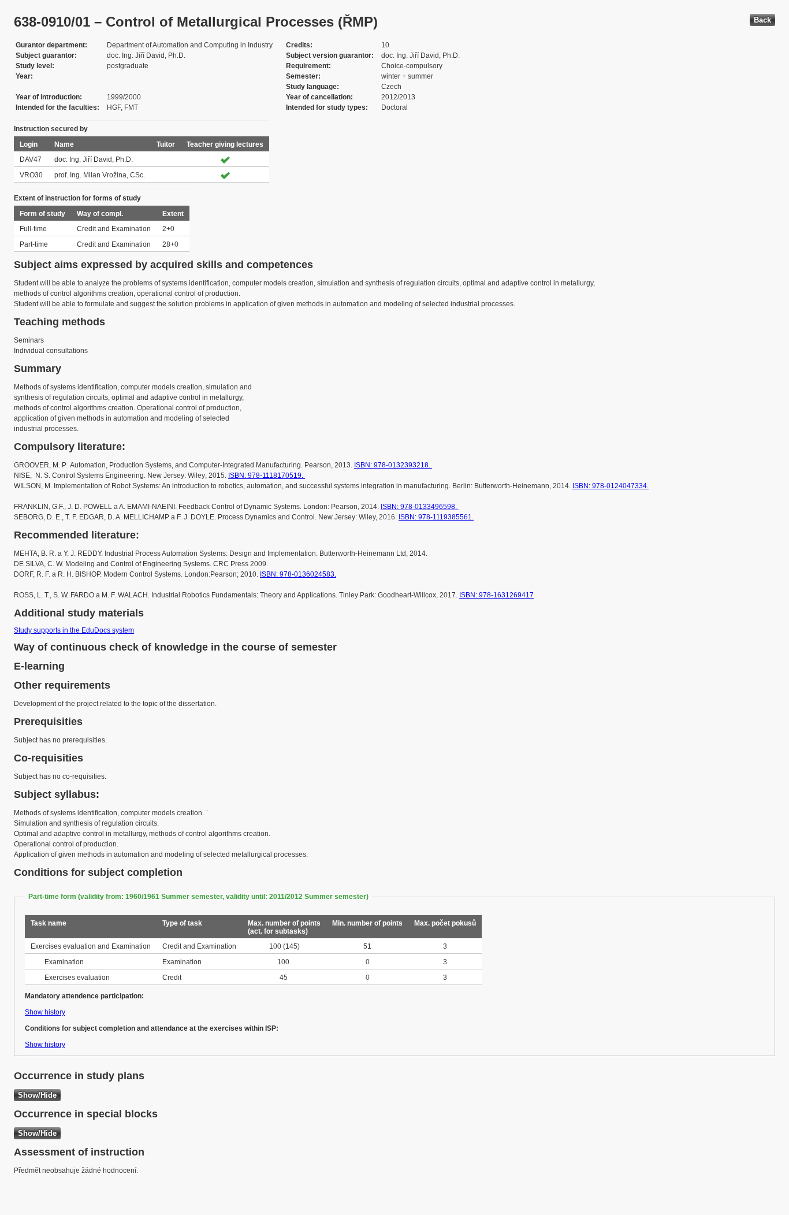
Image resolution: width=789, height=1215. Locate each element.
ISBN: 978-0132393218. (393, 465)
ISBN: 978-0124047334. (610, 486)
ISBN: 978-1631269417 (496, 595)
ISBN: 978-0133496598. (420, 507)
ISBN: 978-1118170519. (266, 475)
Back (762, 20)
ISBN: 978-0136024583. (298, 574)
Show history (45, 1012)
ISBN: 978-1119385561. (436, 517)
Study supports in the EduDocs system (74, 630)
